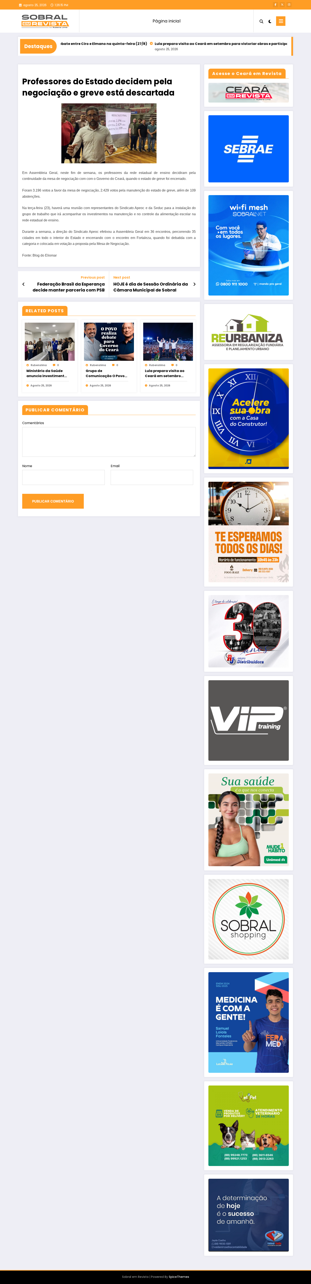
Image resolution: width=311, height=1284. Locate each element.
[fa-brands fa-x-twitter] (282, 4)
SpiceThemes (179, 1277)
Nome (27, 466)
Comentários (33, 423)
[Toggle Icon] (280, 21)
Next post (121, 277)
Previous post (93, 277)
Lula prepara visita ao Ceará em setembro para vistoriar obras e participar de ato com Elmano (190, 43)
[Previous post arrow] (23, 284)
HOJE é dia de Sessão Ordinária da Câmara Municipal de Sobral (150, 287)
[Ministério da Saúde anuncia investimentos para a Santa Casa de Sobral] (50, 341)
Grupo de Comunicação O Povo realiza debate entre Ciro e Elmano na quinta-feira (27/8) (105, 373)
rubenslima (39, 365)
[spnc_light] (269, 21)
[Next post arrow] (194, 284)
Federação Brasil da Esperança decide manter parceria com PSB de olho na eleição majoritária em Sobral (68, 287)
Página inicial (166, 21)
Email (115, 466)
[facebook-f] (275, 4)
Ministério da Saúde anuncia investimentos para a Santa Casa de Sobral (47, 373)
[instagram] (289, 4)
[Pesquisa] (261, 21)
